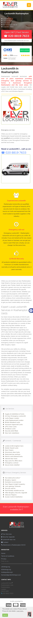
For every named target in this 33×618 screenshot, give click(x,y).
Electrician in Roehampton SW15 (14, 545)
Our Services (7, 534)
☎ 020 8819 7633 (16, 36)
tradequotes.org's (7, 572)
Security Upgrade (9, 537)
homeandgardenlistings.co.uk (11, 575)
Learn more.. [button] (20, 611)
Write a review (24, 50)
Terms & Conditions (7, 556)
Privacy (3, 559)
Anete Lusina (8, 64)
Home (3, 553)
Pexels (14, 64)
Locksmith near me (8, 539)
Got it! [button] (5, 615)
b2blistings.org (6, 569)
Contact (5, 542)
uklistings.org (5, 567)
